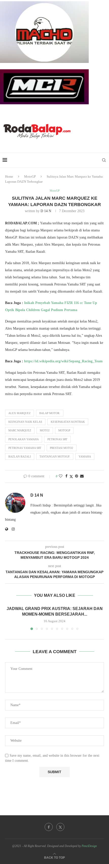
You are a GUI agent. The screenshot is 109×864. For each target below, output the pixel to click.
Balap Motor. (49, 413)
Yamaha (85, 456)
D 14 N (46, 211)
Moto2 (45, 430)
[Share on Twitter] (71, 476)
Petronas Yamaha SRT (24, 447)
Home (9, 176)
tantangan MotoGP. (55, 456)
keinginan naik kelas (25, 421)
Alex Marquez (19, 413)
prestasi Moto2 (61, 447)
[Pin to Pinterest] (76, 476)
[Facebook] (49, 827)
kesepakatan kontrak (68, 421)
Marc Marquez (19, 430)
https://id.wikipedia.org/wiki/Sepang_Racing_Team (63, 361)
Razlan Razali (19, 456)
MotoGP (30, 176)
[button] (9, 617)
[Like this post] (60, 476)
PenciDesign (89, 846)
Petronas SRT (57, 439)
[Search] (103, 160)
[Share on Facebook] (66, 476)
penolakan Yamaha (23, 439)
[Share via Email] (82, 476)
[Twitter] (60, 827)
